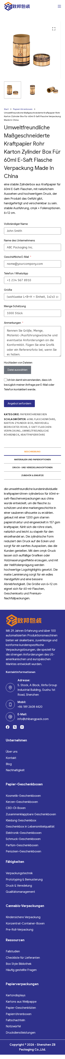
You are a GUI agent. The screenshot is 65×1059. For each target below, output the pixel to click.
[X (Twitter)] (15, 727)
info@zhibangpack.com (33, 719)
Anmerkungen (12, 322)
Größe (8, 289)
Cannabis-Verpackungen (25, 906)
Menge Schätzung (15, 306)
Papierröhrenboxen (33, 414)
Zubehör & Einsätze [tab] (32, 475)
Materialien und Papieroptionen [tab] (32, 459)
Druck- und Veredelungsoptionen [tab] (32, 467)
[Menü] (59, 6)
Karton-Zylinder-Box (18, 423)
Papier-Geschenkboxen (24, 784)
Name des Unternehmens (19, 240)
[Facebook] (7, 727)
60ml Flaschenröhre (41, 419)
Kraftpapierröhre (33, 434)
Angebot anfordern (19, 403)
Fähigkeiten (15, 862)
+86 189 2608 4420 (30, 707)
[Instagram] (22, 727)
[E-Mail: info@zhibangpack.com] (10, 716)
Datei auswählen (17, 369)
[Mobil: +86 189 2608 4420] (10, 704)
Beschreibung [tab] (32, 451)
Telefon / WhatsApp (16, 273)
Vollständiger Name (16, 224)
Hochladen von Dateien (18, 362)
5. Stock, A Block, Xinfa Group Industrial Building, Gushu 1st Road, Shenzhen (37, 690)
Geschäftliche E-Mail (16, 256)
